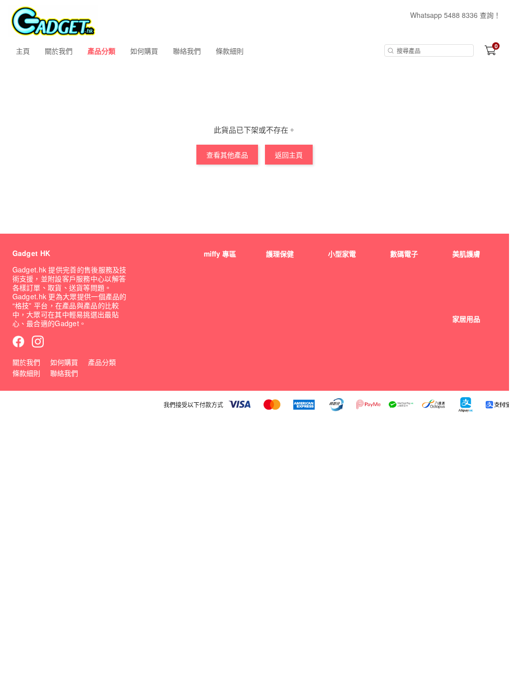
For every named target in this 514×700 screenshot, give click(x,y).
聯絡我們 (187, 51)
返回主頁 (289, 155)
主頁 (23, 51)
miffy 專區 (220, 253)
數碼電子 (404, 253)
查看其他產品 (227, 155)
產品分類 (101, 51)
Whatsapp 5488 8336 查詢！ (455, 15)
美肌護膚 (466, 253)
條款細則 (230, 51)
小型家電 (342, 253)
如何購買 (144, 51)
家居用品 (466, 318)
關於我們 (59, 51)
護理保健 (280, 253)
